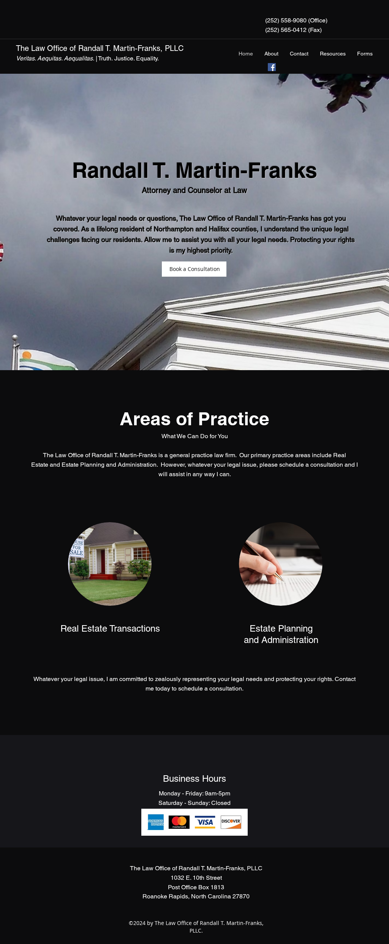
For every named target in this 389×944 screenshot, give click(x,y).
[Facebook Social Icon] (272, 67)
